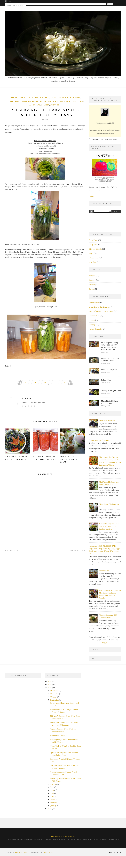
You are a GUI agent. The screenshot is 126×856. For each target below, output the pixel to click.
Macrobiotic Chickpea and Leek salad (70, 459)
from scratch (94, 302)
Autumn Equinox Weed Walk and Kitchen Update (63, 730)
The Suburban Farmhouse (63, 836)
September (54, 700)
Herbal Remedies (95, 329)
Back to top (113, 852)
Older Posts (77, 551)
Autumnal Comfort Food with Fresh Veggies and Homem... (64, 723)
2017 (50, 681)
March (52, 799)
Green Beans (28, 101)
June (52, 790)
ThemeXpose (48, 852)
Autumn (13, 97)
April (52, 796)
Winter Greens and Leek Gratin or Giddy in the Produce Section (108, 526)
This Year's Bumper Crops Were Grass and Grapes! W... (65, 717)
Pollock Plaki (106, 380)
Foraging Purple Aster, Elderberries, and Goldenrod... (64, 740)
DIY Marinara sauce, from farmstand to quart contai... (64, 766)
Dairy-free (44, 97)
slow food (92, 262)
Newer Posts (13, 551)
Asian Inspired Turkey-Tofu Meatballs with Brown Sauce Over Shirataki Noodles (110, 346)
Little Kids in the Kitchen (70, 101)
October (53, 697)
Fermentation (14, 101)
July (51, 787)
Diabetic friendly (59, 97)
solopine (27, 399)
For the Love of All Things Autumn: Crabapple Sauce (64, 710)
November (54, 694)
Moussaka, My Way (109, 369)
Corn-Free (33, 97)
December (54, 691)
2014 (50, 687)
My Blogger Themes (21, 852)
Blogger (105, 642)
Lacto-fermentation (45, 101)
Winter (92, 284)
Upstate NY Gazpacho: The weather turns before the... (64, 753)
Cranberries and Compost (99, 440)
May (52, 793)
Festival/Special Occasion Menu (101, 311)
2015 (50, 684)
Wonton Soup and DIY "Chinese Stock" (110, 359)
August (53, 784)
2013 (50, 809)
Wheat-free (56, 105)
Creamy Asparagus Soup (111, 390)
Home (91, 196)
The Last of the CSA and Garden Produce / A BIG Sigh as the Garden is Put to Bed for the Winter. (110, 461)
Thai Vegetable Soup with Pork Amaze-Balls (109, 483)
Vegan (91, 253)
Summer (45, 105)
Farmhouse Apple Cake (59, 735)
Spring (91, 289)
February (53, 802)
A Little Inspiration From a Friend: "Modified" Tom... (63, 773)
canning (23, 97)
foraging (92, 324)
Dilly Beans (74, 97)
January (53, 805)
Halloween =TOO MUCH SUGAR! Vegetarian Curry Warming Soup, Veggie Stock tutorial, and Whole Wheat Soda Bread (104, 550)
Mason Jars (34, 105)
